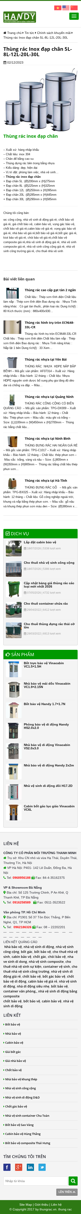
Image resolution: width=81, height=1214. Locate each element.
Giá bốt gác (13, 1052)
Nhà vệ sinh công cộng (20, 1088)
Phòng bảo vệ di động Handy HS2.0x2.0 (46, 726)
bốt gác (26, 952)
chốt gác (39, 956)
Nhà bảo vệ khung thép (21, 1079)
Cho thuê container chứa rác (46, 603)
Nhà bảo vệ (13, 947)
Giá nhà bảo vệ (15, 1061)
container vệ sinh (56, 966)
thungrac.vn (48, 1209)
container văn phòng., (20, 991)
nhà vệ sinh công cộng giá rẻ (45, 246)
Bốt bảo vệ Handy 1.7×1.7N (44, 704)
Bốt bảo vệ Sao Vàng (19, 1125)
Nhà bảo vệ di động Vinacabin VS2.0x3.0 (47, 746)
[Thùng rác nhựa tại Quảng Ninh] (12, 400)
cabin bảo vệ (42, 224)
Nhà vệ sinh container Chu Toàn (27, 1116)
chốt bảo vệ (31, 976)
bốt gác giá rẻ (67, 233)
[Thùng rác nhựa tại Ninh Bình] (12, 441)
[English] (66, 7)
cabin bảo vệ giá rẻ (40, 228)
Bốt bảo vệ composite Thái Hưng (27, 1143)
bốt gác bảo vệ (54, 976)
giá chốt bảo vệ (22, 224)
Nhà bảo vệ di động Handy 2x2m (49, 765)
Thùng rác (13, 176)
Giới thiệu (41, 1204)
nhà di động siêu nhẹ (33, 986)
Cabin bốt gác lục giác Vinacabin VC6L (49, 807)
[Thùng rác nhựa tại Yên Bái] (12, 362)
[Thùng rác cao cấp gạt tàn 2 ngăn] (12, 293)
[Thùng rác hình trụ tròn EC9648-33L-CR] (12, 327)
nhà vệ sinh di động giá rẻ (40, 219)
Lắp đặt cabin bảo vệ (40, 542)
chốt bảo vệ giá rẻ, (15, 228)
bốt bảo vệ (42, 952)
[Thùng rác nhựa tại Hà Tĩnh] (12, 483)
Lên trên (65, 1192)
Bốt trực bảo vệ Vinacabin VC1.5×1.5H (44, 664)
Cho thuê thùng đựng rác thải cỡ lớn (49, 625)
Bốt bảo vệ (12, 1024)
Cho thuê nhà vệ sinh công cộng (49, 562)
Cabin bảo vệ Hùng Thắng (22, 1134)
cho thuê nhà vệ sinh (49, 251)
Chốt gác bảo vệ (16, 1106)
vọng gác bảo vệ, (64, 224)
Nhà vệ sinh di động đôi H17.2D (48, 786)
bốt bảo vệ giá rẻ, (47, 233)
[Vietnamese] (57, 7)
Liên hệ (56, 1204)
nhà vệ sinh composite (46, 961)
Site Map (25, 1204)
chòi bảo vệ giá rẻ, (40, 237)
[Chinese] (74, 7)
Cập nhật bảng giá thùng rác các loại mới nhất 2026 (49, 584)
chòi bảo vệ (57, 956)
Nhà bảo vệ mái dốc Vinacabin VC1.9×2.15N (47, 685)
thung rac (65, 1209)
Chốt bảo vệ (13, 1070)
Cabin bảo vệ (14, 1043)
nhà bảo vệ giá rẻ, (24, 233)
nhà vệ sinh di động (39, 947)
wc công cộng (12, 219)
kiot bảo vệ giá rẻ (14, 237)
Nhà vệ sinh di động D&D (22, 1097)
